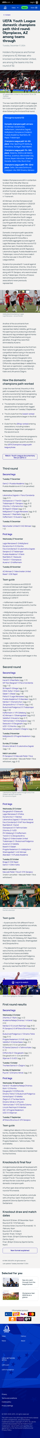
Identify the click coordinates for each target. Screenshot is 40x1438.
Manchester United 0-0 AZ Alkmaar (17, 526)
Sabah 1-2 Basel (9, 693)
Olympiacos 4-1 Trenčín (12, 500)
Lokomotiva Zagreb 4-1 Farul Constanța (18, 495)
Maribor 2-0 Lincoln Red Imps (14, 1026)
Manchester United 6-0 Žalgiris (15, 729)
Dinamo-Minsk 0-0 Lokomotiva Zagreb (18, 746)
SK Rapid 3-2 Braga (10, 688)
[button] (15, 7)
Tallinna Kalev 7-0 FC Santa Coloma (17, 1104)
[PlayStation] (8, 1314)
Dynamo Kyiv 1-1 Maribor (12, 817)
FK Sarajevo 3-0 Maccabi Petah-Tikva (18, 756)
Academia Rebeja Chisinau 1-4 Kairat (17, 1020)
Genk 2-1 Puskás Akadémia (13, 483)
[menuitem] (15, 7)
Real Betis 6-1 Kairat (11, 825)
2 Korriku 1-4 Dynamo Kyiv (13, 506)
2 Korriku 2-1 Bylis (10, 1017)
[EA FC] (27, 1319)
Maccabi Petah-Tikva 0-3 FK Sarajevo (18, 872)
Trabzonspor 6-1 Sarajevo (13, 503)
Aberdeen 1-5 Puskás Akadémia (15, 855)
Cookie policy (6, 1402)
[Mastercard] (31, 1314)
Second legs (9, 474)
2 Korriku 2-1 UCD (10, 830)
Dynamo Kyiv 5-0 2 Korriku (13, 546)
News (4, 1341)
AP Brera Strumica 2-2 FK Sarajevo (16, 1120)
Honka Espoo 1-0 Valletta (13, 1096)
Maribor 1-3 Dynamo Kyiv (12, 702)
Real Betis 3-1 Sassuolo (12, 557)
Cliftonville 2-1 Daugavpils (13, 1053)
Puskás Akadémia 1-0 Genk (13, 554)
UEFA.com (5, 1365)
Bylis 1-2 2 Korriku (10, 1088)
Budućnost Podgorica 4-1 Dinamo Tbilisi (19, 1034)
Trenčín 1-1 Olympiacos (12, 559)
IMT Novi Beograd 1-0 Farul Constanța (18, 683)
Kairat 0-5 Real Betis (11, 680)
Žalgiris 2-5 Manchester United (15, 838)
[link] (24, 7)
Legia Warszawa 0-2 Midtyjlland (15, 543)
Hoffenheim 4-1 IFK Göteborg (14, 712)
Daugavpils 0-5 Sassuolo (13, 811)
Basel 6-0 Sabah (9, 846)
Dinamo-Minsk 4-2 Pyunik (13, 1102)
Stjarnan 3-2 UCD (10, 1058)
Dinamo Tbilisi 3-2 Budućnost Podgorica (19, 1094)
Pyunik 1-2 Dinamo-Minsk (13, 1072)
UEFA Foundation (8, 1370)
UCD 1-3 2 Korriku (10, 726)
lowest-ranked (28, 414)
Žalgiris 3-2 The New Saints (14, 1099)
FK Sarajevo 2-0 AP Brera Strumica (17, 1028)
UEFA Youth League (5, 7)
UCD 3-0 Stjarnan (10, 1112)
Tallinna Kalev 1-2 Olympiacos (15, 721)
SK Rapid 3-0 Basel (10, 509)
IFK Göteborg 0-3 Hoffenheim (14, 833)
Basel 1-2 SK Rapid (10, 574)
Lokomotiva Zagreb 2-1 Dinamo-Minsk (18, 819)
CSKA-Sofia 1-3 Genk (11, 691)
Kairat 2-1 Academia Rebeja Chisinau (17, 1085)
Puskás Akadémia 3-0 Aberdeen (15, 699)
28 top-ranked (22, 424)
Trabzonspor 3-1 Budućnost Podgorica (18, 841)
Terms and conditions (9, 1398)
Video (4, 1336)
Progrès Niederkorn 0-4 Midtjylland (17, 849)
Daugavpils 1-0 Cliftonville (13, 1091)
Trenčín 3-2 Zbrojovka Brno (14, 836)
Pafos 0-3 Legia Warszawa (13, 696)
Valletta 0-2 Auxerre (11, 718)
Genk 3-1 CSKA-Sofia (11, 864)
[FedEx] (23, 1314)
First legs (7, 534)
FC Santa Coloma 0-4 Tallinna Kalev (17, 1047)
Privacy (4, 1394)
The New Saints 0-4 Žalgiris (14, 1065)
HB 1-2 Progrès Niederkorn (13, 1110)
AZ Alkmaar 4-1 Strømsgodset (14, 715)
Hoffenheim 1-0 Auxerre (12, 517)
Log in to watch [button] (21, 982)
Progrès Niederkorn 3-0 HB (13, 1039)
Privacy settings (7, 1406)
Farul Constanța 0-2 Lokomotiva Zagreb (19, 549)
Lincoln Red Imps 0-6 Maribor (14, 1107)
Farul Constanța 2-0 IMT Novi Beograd (18, 822)
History (23, 1336)
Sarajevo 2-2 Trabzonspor (13, 551)
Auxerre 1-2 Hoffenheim (12, 562)
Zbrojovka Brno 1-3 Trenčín (13, 704)
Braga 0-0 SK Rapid (10, 862)
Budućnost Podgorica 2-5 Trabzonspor (18, 707)
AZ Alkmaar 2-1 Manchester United (17, 571)
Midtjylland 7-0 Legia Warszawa (15, 511)
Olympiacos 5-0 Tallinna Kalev (15, 827)
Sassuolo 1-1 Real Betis (12, 514)
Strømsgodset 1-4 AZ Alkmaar (14, 852)
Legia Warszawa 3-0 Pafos (13, 814)
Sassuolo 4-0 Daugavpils (13, 723)
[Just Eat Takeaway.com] (12, 1319)
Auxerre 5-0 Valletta (11, 844)
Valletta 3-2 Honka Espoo (13, 1042)
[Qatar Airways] (20, 1319)
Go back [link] (7, 15)
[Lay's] (16, 1314)
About (23, 1341)
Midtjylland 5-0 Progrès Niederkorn (17, 736)
